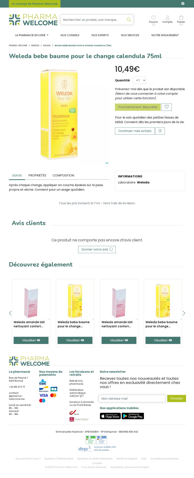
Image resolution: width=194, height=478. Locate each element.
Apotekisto (129, 467)
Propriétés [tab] (37, 175)
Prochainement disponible (137, 107)
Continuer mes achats (134, 131)
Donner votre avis (95, 249)
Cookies (97, 463)
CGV (144, 458)
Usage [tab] (17, 175)
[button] (10, 313)
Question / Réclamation (59, 458)
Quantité (122, 80)
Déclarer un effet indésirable (95, 458)
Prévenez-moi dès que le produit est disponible (150, 89)
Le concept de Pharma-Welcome (35, 4)
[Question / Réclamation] (160, 131)
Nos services (130, 35)
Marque (35, 45)
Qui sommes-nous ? (28, 458)
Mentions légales (126, 458)
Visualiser (29, 340)
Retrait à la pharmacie (76, 382)
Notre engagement (165, 35)
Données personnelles (164, 458)
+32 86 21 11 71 (17, 387)
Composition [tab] (63, 175)
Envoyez (177, 398)
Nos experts (100, 35)
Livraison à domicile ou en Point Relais (82, 403)
